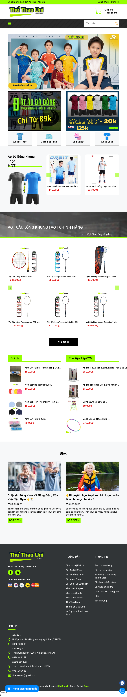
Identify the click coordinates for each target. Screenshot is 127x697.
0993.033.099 (19, 644)
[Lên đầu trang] (122, 674)
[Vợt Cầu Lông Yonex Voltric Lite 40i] (63, 305)
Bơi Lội (15, 358)
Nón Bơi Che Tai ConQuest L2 (39, 385)
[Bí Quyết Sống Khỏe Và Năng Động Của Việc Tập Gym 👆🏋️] (34, 476)
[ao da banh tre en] (63, 61)
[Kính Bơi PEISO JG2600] (15, 425)
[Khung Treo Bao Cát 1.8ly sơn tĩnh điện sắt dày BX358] (73, 391)
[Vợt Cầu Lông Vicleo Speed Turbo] (63, 260)
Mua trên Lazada (74, 597)
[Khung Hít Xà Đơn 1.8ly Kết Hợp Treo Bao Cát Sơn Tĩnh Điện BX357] (73, 374)
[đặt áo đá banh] (34, 110)
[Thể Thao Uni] (26, 11)
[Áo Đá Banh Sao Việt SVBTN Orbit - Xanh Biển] (63, 169)
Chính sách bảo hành (105, 582)
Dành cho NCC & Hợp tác (107, 591)
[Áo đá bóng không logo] (25, 188)
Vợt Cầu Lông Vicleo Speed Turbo (62, 277)
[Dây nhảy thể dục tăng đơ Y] (73, 405)
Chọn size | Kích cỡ (75, 565)
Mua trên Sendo (74, 593)
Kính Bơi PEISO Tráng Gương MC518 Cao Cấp (48, 367)
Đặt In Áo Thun (73, 579)
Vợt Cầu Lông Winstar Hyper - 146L (101, 277)
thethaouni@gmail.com (24, 675)
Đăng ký (115, 2)
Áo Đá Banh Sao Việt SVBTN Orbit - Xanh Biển (67, 186)
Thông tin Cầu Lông (75, 606)
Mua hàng (31, 328)
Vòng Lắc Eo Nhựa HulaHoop (98, 419)
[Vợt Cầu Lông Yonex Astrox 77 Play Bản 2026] (25, 305)
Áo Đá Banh (107, 142)
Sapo (86, 686)
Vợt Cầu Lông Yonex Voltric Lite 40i (62, 322)
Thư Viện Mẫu (73, 602)
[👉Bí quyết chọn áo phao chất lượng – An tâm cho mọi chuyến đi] (92, 476)
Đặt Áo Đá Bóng (74, 570)
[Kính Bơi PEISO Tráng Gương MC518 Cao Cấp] (15, 374)
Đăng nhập (103, 2)
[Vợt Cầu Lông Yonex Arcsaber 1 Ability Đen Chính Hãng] (102, 305)
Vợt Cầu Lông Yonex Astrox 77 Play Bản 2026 (28, 322)
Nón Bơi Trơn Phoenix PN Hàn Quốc (43, 402)
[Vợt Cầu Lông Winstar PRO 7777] (25, 260)
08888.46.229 (19, 657)
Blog (63, 453)
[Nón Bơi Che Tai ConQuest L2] (15, 391)
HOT (21, 161)
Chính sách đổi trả (104, 587)
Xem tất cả (63, 342)
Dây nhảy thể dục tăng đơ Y (96, 402)
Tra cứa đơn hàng (104, 565)
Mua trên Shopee (74, 588)
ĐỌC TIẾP (14, 520)
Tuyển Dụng (101, 600)
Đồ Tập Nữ (78, 142)
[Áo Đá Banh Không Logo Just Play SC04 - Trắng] (102, 169)
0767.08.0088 (19, 671)
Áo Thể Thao (20, 142)
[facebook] (10, 572)
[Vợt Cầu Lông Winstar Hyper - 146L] (102, 260)
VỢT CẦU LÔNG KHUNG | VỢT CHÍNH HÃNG (45, 227)
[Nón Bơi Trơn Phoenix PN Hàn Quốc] (15, 408)
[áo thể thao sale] (92, 110)
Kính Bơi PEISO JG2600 (36, 419)
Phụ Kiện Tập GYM (80, 358)
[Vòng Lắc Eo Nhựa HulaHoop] (73, 425)
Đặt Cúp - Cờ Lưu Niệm (77, 584)
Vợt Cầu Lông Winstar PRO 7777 (22, 277)
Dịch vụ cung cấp (103, 570)
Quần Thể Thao (49, 142)
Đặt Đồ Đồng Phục (75, 574)
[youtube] (18, 572)
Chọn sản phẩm (71, 192)
